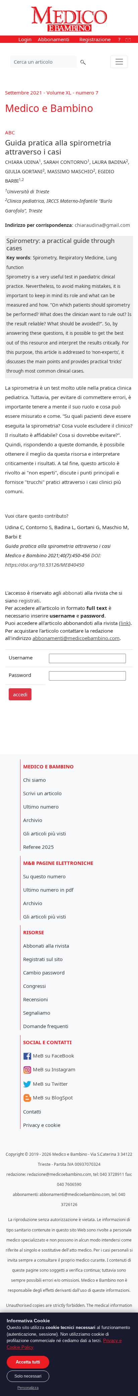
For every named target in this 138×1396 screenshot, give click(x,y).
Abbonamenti (53, 39)
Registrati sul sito (43, 959)
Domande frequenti (45, 1026)
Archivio (32, 820)
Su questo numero (44, 876)
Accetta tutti (28, 1362)
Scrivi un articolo (42, 793)
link (125, 623)
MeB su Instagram (53, 1069)
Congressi (34, 985)
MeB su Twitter (49, 1083)
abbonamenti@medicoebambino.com (76, 638)
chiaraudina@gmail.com (102, 225)
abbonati (73, 592)
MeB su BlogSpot (52, 1097)
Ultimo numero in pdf (48, 889)
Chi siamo (34, 779)
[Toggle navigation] (119, 62)
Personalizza (28, 1388)
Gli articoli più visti (44, 833)
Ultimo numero (41, 806)
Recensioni (35, 999)
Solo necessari (28, 1376)
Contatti (32, 1111)
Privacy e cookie (41, 1125)
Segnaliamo (36, 1012)
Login (24, 39)
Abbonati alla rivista (46, 945)
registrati (29, 600)
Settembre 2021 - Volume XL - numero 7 (51, 92)
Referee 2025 (38, 846)
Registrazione (95, 39)
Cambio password (44, 972)
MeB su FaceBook (52, 1055)
